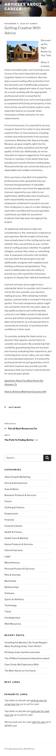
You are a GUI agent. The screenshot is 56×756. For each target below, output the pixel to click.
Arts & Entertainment (15, 483)
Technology (10, 605)
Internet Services (13, 550)
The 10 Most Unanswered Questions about (26, 658)
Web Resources (12, 623)
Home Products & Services (18, 544)
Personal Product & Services (19, 568)
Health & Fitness (13, 532)
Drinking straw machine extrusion (22, 652)
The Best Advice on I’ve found (20, 670)
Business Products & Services (20, 495)
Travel (7, 611)
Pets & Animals (12, 575)
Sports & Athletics (14, 599)
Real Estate (10, 581)
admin (33, 24)
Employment (11, 513)
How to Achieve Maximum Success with (25, 391)
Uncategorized (12, 617)
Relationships (11, 587)
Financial (9, 519)
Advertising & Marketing (17, 477)
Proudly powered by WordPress (19, 748)
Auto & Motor (11, 489)
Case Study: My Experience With (21, 664)
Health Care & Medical (16, 538)
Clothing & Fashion (14, 507)
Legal (7, 556)
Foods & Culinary (13, 526)
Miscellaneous (12, 562)
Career (8, 501)
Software (15, 407)
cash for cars (38, 722)
